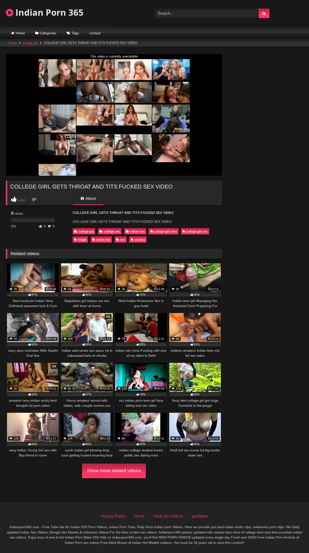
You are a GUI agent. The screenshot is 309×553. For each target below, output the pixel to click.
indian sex (137, 231)
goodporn (200, 516)
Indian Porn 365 (48, 12)
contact (94, 33)
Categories (48, 33)
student (140, 239)
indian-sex (103, 239)
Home (20, 33)
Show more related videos (114, 470)
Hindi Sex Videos (168, 516)
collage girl (30, 43)
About (90, 198)
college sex (112, 231)
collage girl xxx (196, 231)
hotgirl (82, 239)
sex (122, 239)
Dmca (139, 516)
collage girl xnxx (165, 231)
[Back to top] (294, 538)
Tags (75, 33)
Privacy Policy (113, 516)
